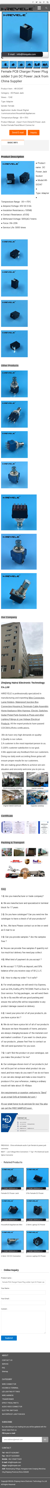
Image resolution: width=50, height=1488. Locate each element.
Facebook (33, 2)
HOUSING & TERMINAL (10, 1388)
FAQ (3, 1368)
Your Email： (6, 1299)
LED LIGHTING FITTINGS (11, 1392)
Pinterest (43, 2)
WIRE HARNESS (7, 1395)
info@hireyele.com (14, 1462)
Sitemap (5, 1371)
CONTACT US (7, 1360)
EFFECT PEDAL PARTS (10, 1403)
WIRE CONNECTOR (9, 1384)
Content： (4, 1309)
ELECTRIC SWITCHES (10, 1410)
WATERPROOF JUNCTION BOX (13, 1414)
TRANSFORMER (8, 1399)
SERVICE (5, 1364)
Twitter (36, 2)
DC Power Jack (17, 93)
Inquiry (33, 132)
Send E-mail (18, 132)
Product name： (7, 1278)
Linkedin (40, 2)
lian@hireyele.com (14, 1466)
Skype (47, 2)
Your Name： (6, 1288)
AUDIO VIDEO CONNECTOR (12, 1407)
